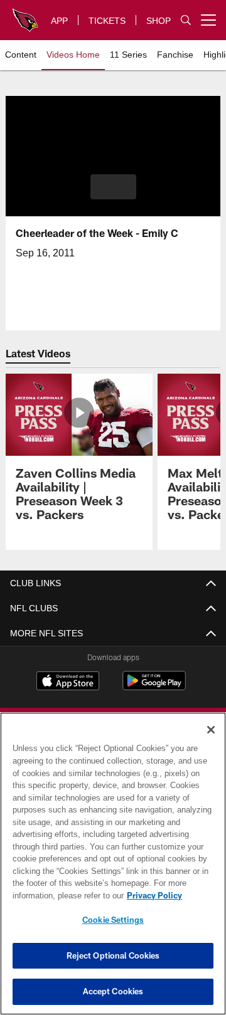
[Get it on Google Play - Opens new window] (154, 686)
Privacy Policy (54, 895)
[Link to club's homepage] (25, 15)
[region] (113, 863)
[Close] (211, 730)
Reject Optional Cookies (113, 955)
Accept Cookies (113, 991)
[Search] (186, 20)
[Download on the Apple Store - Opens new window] (68, 682)
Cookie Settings (113, 920)
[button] (113, 186)
